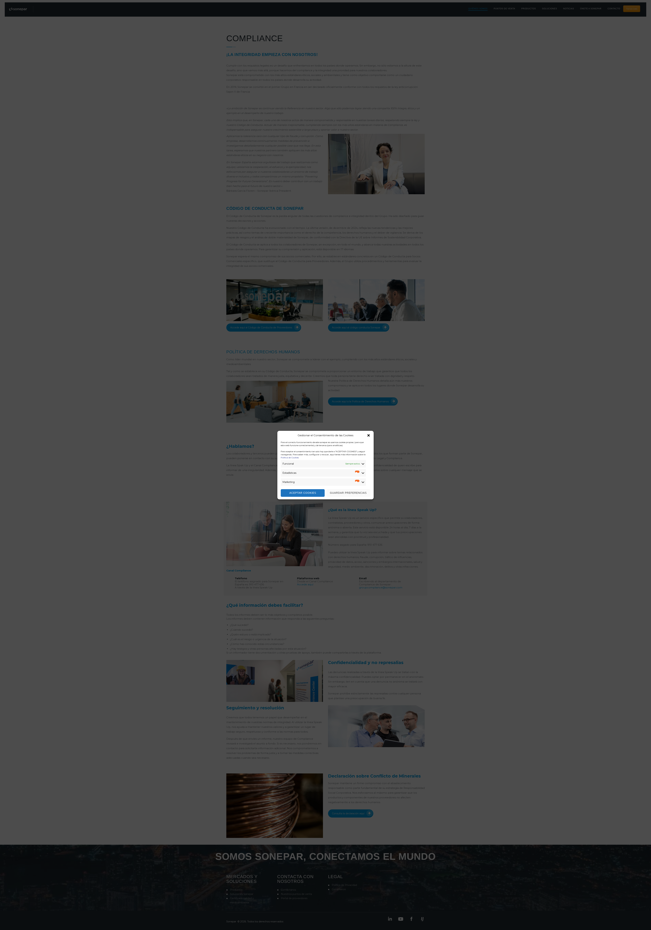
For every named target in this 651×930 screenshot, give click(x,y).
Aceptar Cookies (302, 492)
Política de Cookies (290, 457)
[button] (368, 435)
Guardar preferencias (348, 492)
